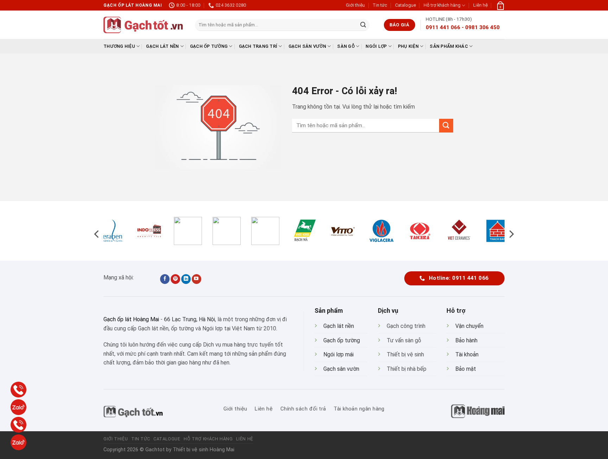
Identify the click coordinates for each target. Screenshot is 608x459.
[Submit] (363, 25)
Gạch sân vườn (307, 46)
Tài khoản (467, 354)
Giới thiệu (355, 5)
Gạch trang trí (258, 46)
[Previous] (97, 234)
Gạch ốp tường (209, 46)
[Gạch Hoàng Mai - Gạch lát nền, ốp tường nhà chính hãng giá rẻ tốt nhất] (143, 25)
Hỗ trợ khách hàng (442, 5)
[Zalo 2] (18, 442)
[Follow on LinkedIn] (186, 279)
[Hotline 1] (18, 389)
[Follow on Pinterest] (175, 279)
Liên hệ (480, 5)
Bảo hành (466, 340)
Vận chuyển (469, 326)
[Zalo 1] (18, 407)
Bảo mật (465, 369)
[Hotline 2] (18, 425)
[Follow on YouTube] (196, 279)
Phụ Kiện (408, 46)
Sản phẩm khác (449, 46)
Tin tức (380, 5)
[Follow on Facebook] (165, 279)
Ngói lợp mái (338, 354)
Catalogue (405, 5)
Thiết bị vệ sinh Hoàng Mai (203, 450)
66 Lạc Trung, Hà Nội (189, 319)
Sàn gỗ (346, 46)
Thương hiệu (119, 46)
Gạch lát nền (162, 46)
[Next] (511, 234)
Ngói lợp (376, 46)
